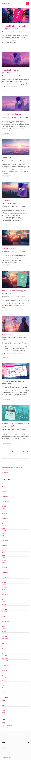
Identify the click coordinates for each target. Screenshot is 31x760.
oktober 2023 (4, 545)
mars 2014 (4, 685)
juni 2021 (3, 601)
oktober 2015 (4, 677)
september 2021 (5, 594)
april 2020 (4, 631)
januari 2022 (4, 589)
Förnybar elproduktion (11, 114)
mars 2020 (4, 633)
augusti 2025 (4, 503)
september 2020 (5, 621)
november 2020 (5, 616)
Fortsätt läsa (7, 46)
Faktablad (4, 707)
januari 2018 (4, 670)
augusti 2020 (4, 624)
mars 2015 (4, 680)
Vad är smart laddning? (6, 465)
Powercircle (6, 32)
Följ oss (4, 742)
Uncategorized (5, 715)
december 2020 (5, 614)
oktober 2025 (4, 498)
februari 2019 (4, 655)
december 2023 (5, 540)
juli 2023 (3, 552)
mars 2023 (4, 562)
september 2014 (5, 682)
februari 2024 (4, 535)
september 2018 (5, 665)
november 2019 (5, 641)
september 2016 (5, 673)
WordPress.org (5, 727)
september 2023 (5, 548)
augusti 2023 (4, 550)
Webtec (10, 757)
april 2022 (4, 582)
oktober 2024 (4, 521)
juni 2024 (3, 525)
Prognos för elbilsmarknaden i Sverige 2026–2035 (15, 27)
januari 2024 (4, 538)
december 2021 (5, 592)
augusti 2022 (4, 579)
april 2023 (4, 560)
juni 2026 (3, 486)
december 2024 (5, 516)
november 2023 (5, 543)
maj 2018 (3, 668)
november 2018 (5, 660)
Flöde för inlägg (5, 724)
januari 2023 (4, 567)
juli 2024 (3, 523)
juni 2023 (3, 555)
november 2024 (5, 518)
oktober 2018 (4, 663)
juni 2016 (3, 675)
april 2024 (4, 530)
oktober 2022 (4, 575)
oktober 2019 (4, 643)
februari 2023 (4, 565)
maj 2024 (3, 528)
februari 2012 (4, 690)
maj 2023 (3, 557)
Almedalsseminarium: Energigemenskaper (11, 475)
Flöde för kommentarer (7, 725)
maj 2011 (3, 692)
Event (3, 702)
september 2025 (5, 501)
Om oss (4, 748)
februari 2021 (4, 609)
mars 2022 (4, 584)
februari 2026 (4, 494)
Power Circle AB (6, 737)
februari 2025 (4, 511)
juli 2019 (3, 646)
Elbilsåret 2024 (8, 248)
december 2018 (5, 658)
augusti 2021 (4, 597)
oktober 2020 (4, 619)
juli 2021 (3, 599)
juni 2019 (3, 648)
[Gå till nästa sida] (27, 451)
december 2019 (5, 638)
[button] (27, 3)
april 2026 (4, 489)
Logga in (3, 722)
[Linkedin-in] (2, 752)
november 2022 (5, 572)
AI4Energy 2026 (5, 472)
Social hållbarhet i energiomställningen (11, 202)
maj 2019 (3, 650)
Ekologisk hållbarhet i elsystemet (11, 71)
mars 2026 (4, 491)
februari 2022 (4, 587)
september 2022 (5, 577)
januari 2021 (4, 611)
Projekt (3, 710)
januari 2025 (4, 513)
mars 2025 (4, 508)
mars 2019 (4, 653)
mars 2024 (4, 533)
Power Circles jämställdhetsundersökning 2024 (14, 337)
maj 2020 (3, 628)
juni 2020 (3, 626)
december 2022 (5, 570)
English (3, 700)
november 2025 (5, 496)
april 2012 (4, 687)
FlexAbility (6, 157)
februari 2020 (4, 636)
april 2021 (4, 604)
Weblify (6, 757)
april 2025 (4, 506)
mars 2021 (4, 606)
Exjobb (3, 705)
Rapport (22, 32)
